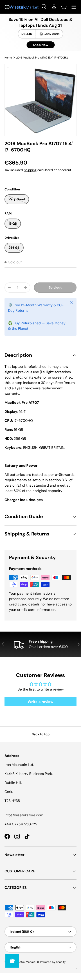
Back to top (41, 734)
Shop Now (40, 45)
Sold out (55, 287)
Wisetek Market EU (27, 962)
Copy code (52, 34)
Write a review (40, 701)
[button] (64, 7)
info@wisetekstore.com (23, 815)
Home (8, 57)
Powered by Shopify (53, 962)
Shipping (30, 170)
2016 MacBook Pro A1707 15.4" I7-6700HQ (42, 57)
